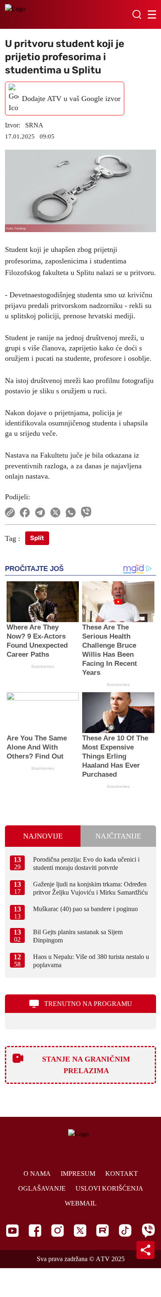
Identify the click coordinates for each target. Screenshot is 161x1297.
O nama (37, 1173)
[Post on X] (55, 512)
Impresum (78, 1173)
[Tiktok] (125, 1230)
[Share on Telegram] (40, 512)
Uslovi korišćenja (109, 1188)
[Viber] (148, 1230)
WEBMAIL (81, 1203)
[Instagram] (57, 1230)
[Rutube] (102, 1230)
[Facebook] (34, 1230)
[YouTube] (12, 1230)
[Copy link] (10, 512)
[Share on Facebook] (25, 512)
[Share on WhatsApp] (71, 512)
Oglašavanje (42, 1188)
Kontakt (121, 1173)
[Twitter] (80, 1230)
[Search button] (136, 14)
